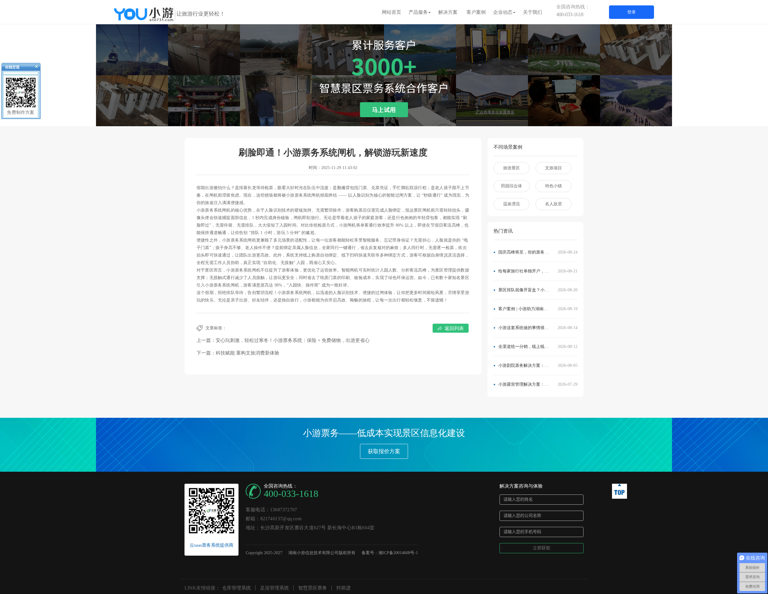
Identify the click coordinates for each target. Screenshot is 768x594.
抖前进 (343, 587)
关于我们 (532, 12)
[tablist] (384, 117)
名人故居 (553, 204)
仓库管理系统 (236, 587)
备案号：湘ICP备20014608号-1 (390, 553)
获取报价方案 (384, 451)
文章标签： (216, 328)
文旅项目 (553, 168)
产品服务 (418, 12)
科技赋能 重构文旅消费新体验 (247, 352)
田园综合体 (511, 186)
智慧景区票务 (312, 587)
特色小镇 (553, 186)
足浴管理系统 (274, 587)
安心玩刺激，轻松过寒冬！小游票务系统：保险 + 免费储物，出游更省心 (293, 340)
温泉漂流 (511, 204)
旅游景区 (511, 168)
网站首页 (391, 12)
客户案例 (476, 12)
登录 (631, 12)
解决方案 (448, 12)
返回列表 (454, 328)
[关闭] (34, 68)
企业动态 (502, 12)
